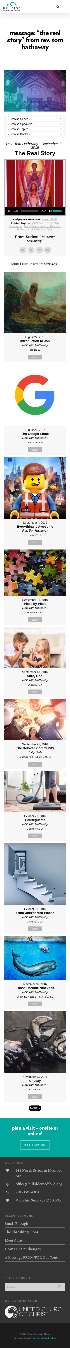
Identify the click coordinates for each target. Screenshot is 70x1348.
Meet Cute (13, 1240)
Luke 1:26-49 (49, 219)
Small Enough (16, 1223)
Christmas (37, 222)
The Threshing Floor (22, 1231)
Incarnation (15, 226)
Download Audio (43, 229)
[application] (35, 211)
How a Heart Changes (23, 1248)
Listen (35, 357)
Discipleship (52, 222)
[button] (65, 6)
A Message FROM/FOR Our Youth (32, 1257)
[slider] (29, 211)
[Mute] (50, 211)
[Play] (9, 211)
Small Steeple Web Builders (44, 1338)
